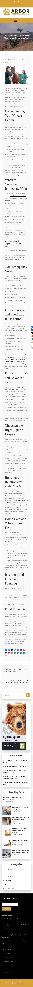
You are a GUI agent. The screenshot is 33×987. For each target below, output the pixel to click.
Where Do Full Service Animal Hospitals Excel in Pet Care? (20, 851)
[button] (6, 650)
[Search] (20, 5)
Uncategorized (9, 888)
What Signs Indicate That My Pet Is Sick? (17, 766)
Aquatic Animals (9, 877)
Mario (9, 60)
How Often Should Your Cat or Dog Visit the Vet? (12, 798)
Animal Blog (8, 869)
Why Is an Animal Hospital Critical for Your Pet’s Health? (16, 670)
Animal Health (10, 63)
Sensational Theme (17, 984)
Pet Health (8, 880)
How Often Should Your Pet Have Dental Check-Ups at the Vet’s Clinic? (17, 681)
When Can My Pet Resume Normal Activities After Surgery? (19, 830)
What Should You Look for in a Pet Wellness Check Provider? (20, 819)
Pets (6, 884)
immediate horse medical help (18, 196)
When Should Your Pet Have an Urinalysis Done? (20, 841)
